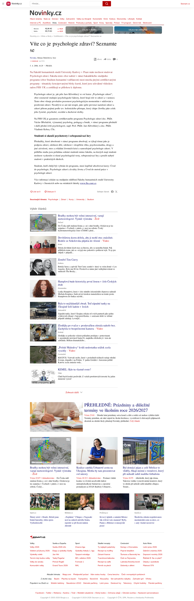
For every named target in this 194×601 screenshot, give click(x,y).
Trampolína (83, 579)
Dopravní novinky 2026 (152, 554)
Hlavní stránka (36, 19)
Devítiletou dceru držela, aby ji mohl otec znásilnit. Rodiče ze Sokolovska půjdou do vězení (85, 239)
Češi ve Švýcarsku (128, 558)
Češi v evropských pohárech (133, 574)
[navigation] (3, 4)
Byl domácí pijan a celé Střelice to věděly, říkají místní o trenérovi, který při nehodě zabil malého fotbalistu (143, 471)
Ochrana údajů (114, 593)
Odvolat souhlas (129, 593)
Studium (90, 199)
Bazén (56, 579)
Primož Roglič (58, 562)
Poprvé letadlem (127, 551)
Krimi (106, 19)
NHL (77, 565)
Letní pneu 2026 (150, 547)
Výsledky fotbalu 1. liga (84, 551)
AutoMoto (47, 23)
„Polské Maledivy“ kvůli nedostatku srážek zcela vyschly (84, 349)
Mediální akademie (85, 593)
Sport (95, 23)
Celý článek (135, 421)
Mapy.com (67, 574)
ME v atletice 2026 (83, 558)
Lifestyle (131, 19)
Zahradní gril (138, 579)
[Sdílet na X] (116, 191)
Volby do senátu (36, 562)
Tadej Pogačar (59, 558)
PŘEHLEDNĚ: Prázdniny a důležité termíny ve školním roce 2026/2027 (117, 407)
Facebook (40, 593)
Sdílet (109, 59)
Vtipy (60, 373)
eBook (99, 59)
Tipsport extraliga (82, 554)
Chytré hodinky (140, 583)
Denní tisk (137, 23)
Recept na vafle (104, 562)
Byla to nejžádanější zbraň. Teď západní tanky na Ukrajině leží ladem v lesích (84, 305)
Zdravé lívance (104, 554)
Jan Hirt (56, 554)
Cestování (62, 23)
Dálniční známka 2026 (152, 551)
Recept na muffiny (105, 551)
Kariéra (66, 593)
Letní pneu (104, 583)
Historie (71, 23)
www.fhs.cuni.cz (88, 183)
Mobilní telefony (57, 583)
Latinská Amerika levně (130, 562)
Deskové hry (116, 583)
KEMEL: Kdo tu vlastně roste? (74, 369)
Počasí (117, 23)
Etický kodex (100, 593)
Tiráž (73, 593)
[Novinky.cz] (46, 13)
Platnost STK (148, 565)
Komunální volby (37, 565)
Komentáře (97, 19)
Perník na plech (104, 565)
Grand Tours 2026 (60, 565)
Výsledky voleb (36, 554)
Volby (62, 19)
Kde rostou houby (98, 574)
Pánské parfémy (155, 583)
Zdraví (63, 199)
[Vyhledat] (107, 3)
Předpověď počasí (81, 574)
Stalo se (47, 19)
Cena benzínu (113, 574)
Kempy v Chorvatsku (129, 547)
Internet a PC (35, 23)
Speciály (108, 23)
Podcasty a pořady (84, 23)
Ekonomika (121, 19)
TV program (126, 23)
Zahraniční (70, 19)
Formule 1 (79, 562)
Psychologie (53, 199)
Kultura (112, 19)
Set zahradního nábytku (121, 579)
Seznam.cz (185, 4)
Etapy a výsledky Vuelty (62, 551)
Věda (54, 23)
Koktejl (139, 19)
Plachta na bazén (68, 579)
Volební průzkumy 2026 (40, 551)
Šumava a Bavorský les (130, 554)
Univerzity (80, 199)
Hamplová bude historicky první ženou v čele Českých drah (87, 283)
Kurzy (71, 199)
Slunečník (94, 579)
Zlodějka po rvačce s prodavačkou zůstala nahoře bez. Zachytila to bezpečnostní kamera (87, 327)
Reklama (57, 593)
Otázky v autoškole (151, 562)
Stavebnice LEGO (73, 583)
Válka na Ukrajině (84, 19)
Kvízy (101, 23)
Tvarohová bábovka (106, 558)
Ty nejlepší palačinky (106, 547)
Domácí (55, 19)
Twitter (48, 593)
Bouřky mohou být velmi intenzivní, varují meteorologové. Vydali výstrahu (81, 217)
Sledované (147, 23)
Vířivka (148, 579)
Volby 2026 (34, 547)
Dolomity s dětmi (127, 565)
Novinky (33, 58)
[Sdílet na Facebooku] (112, 191)
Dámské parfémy (90, 583)
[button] (43, 223)
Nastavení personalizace (148, 593)
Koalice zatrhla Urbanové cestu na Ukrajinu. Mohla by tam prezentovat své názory (95, 471)
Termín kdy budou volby (40, 558)
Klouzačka (104, 579)
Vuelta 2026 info (59, 547)
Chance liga (80, 547)
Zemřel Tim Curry (68, 259)
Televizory (127, 583)
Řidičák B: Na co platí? (152, 558)
